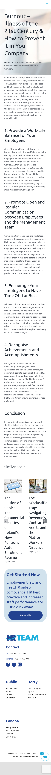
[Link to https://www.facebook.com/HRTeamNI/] (8, 664)
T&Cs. (34, 753)
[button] (6, 521)
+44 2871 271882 (18, 653)
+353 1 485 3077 (21, 658)
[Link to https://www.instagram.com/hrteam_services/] (20, 664)
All (13, 62)
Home (7, 62)
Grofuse (35, 756)
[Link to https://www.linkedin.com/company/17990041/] (14, 665)
